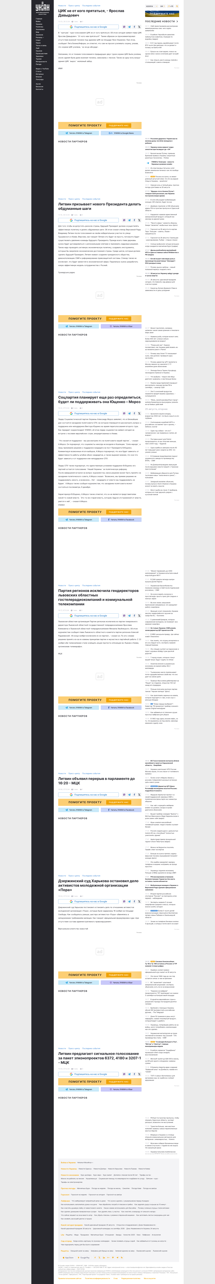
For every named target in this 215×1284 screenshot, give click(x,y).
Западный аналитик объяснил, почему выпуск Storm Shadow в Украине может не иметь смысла (160, 484)
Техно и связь (41, 45)
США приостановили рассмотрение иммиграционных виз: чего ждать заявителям (161, 28)
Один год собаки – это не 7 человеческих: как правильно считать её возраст (161, 433)
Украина (39, 24)
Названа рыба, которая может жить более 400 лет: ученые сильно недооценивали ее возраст (161, 339)
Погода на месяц (114, 1188)
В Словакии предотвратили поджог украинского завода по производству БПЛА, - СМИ (161, 458)
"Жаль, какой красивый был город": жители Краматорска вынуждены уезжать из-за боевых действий (161, 402)
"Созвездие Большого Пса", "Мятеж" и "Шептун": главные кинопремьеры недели (161, 1044)
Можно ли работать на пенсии (72, 1178)
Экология (39, 35)
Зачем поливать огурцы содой (123, 1241)
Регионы (39, 37)
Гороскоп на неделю (79, 1195)
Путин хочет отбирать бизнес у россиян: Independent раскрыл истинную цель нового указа (161, 780)
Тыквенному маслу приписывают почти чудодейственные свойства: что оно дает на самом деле (161, 674)
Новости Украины (69, 1169)
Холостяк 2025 (129, 1235)
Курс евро (97, 1175)
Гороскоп (65, 1195)
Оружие (39, 51)
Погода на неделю (99, 1188)
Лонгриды (40, 79)
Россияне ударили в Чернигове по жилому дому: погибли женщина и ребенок (161, 141)
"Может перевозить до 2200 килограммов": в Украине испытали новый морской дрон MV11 (161, 573)
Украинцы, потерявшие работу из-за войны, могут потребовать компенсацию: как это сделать (161, 1027)
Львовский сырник (143, 1251)
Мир (37, 32)
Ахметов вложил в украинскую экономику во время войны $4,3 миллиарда (160, 666)
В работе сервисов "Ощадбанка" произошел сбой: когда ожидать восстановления (160, 1052)
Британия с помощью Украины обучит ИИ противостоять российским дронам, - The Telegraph (160, 1010)
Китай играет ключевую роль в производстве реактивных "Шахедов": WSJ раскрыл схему (160, 261)
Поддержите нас (162, 13)
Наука (38, 43)
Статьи (38, 71)
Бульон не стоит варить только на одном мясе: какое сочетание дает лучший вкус (161, 54)
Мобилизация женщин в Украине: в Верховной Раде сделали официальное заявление (161, 887)
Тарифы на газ (145, 1175)
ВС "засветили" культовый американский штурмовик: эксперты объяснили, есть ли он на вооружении (159, 984)
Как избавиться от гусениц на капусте (151, 1241)
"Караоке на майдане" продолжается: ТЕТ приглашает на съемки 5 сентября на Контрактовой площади (161, 993)
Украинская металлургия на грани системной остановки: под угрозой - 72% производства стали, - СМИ (161, 1035)
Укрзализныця (91, 1178)
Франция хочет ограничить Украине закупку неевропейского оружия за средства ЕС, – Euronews (161, 613)
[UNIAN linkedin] (104, 1257)
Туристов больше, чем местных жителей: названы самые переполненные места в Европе (161, 1128)
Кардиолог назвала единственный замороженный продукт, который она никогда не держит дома (161, 217)
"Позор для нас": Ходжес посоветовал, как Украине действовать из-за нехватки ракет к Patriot (161, 347)
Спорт (38, 40)
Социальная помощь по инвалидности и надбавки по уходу (121, 1178)
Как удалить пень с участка (108, 1211)
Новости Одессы (85, 1169)
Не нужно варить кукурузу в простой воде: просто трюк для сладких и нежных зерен (161, 596)
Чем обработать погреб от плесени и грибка (116, 1204)
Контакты (39, 89)
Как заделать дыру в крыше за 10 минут (150, 1204)
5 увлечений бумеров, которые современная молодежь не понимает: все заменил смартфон (161, 622)
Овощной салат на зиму (80, 1251)
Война (38, 21)
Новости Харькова (115, 1169)
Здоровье (39, 56)
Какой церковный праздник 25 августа (99, 1225)
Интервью (40, 74)
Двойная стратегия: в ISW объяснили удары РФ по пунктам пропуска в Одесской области (162, 208)
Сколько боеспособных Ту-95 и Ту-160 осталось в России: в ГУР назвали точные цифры (161, 963)
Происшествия (41, 53)
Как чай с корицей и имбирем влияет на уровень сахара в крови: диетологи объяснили (159, 807)
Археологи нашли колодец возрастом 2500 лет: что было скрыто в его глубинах (162, 416)
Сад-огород (66, 1241)
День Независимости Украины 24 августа (142, 1228)
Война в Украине (68, 1162)
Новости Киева (144, 1169)
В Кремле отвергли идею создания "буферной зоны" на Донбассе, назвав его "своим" (161, 1069)
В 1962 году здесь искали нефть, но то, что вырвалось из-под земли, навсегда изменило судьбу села (161, 721)
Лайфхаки (65, 1201)
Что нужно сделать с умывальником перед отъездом (128, 1201)
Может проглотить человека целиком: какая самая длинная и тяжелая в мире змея (162, 330)
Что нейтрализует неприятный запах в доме (89, 1201)
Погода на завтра (150, 1188)
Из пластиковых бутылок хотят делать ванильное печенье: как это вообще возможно (161, 170)
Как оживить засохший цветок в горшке (76, 1219)
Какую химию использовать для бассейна (120, 1208)
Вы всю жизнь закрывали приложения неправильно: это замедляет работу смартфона (161, 605)
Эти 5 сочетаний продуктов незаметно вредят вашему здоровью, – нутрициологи (160, 393)
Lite (62, 1235)
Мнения (39, 77)
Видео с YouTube (42, 69)
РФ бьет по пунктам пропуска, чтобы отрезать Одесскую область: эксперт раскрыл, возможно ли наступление (162, 1120)
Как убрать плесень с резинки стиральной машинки (114, 1215)
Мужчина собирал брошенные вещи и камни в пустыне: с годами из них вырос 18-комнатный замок (161, 1145)
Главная (39, 19)
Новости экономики (70, 1175)
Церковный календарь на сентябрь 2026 (109, 1228)
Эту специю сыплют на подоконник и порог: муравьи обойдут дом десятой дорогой (162, 651)
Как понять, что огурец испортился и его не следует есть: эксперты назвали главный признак (162, 643)
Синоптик (126, 1188)
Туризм (39, 59)
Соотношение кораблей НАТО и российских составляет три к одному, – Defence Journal (160, 424)
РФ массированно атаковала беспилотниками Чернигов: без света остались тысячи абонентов (160, 879)
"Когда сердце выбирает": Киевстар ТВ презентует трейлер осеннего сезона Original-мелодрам (161, 706)
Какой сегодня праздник (72, 1225)
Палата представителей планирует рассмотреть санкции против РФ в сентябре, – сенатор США (161, 385)
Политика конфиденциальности (97, 1278)
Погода (38, 64)
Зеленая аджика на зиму (124, 1251)
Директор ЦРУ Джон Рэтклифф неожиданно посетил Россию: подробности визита (161, 788)
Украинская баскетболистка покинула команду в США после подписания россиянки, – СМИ (162, 588)
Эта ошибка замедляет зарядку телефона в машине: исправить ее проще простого (161, 864)
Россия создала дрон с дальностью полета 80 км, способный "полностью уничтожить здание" (161, 833)
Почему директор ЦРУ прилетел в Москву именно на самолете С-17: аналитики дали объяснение (161, 364)
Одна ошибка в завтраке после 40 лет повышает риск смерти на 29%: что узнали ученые (161, 450)
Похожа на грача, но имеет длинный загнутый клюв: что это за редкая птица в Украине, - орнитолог (161, 179)
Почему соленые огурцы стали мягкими (153, 1208)
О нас (116, 1278)
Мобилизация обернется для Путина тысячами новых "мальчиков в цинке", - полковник (161, 475)
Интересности (41, 61)
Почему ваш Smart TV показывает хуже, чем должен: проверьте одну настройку (161, 356)
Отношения (109, 1235)
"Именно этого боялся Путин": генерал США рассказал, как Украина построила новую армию (159, 193)
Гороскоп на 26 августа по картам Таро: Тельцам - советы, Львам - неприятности (161, 231)
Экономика (40, 29)
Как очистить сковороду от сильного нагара (138, 1211)
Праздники (84, 1235)
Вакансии (39, 86)
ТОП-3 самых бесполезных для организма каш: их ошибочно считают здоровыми (160, 1078)
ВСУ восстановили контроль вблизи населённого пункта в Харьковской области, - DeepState (162, 763)
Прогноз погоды (68, 1188)
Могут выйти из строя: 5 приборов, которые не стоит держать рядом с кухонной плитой (161, 492)
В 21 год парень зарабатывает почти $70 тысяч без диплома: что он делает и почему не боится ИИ (161, 45)
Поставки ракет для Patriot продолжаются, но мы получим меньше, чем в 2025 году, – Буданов (160, 441)
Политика (39, 27)
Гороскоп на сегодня (97, 1195)
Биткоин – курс (152, 1178)
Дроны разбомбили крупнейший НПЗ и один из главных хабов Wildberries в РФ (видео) (162, 252)
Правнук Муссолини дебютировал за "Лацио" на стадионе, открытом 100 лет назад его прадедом (162, 683)
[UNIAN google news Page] (108, 1257)
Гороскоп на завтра (114, 1195)
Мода (76, 1235)
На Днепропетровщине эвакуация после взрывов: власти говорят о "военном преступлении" (161, 467)
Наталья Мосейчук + (85, 1162)
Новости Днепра (100, 1169)
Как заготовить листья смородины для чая (152, 1215)
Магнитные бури (83, 1188)
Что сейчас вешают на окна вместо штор (76, 1215)
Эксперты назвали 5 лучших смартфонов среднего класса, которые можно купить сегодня (160, 904)
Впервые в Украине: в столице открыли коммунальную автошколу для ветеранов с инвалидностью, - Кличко (160, 1137)
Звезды (118, 1235)
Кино (138, 1235)
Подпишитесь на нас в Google (90, 27)
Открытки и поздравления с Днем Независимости (135, 1225)
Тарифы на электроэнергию (71, 1182)
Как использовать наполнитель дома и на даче (79, 1204)
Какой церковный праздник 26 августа (76, 1228)
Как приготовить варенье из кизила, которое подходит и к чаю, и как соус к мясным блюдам (161, 697)
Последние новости (160, 21)
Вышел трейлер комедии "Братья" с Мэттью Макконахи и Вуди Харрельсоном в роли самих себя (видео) (162, 816)
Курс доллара (86, 1175)
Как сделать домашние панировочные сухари (78, 1211)
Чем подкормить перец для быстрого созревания (80, 1245)
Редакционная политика (130, 1278)
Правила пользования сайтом (69, 1278)
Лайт (38, 48)
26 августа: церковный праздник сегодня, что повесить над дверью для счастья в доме (160, 282)
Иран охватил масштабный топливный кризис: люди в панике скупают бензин (161, 824)
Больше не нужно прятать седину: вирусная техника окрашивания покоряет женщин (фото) (161, 856)
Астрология (156, 1235)
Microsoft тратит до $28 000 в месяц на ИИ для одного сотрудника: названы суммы (162, 1061)
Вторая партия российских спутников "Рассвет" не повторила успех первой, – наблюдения (161, 896)
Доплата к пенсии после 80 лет (126, 1175)
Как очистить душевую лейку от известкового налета (81, 1208)
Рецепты (69, 1235)
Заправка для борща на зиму (102, 1251)
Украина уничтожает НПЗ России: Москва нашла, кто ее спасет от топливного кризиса (162, 771)
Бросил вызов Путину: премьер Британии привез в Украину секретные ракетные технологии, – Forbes (160, 155)
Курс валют (107, 1175)
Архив (38, 84)
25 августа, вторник (156, 409)
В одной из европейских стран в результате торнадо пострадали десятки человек (160, 1001)
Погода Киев (136, 1188)
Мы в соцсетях (150, 1278)
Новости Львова (130, 1169)
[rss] (122, 1257)
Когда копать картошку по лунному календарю (91, 1241)
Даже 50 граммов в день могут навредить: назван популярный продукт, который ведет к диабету (160, 1018)
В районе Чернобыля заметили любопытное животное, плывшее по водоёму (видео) (159, 37)
